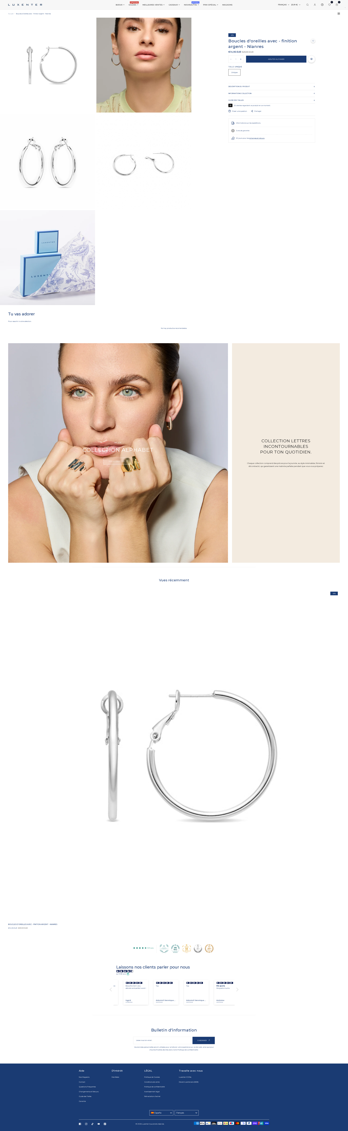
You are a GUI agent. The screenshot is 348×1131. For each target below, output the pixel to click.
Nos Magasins (84, 1077)
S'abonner (202, 1040)
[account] (315, 5)
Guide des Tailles (85, 1096)
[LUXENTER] (25, 5)
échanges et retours (257, 138)
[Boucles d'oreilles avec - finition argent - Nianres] (174, 755)
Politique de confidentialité (188, 1050)
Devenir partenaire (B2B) (188, 1082)
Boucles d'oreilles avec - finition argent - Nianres (32, 924)
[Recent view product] (322, 5)
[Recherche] (307, 5)
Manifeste (115, 1077)
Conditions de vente (152, 1082)
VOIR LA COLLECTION (116, 461)
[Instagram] (86, 1124)
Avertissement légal (152, 1092)
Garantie (82, 1101)
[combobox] (161, 1113)
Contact (82, 1082)
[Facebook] (80, 1124)
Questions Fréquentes (87, 1087)
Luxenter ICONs (185, 1077)
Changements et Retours (89, 1092)
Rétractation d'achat (152, 1096)
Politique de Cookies (152, 1077)
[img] (175, 971)
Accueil (10, 14)
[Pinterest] (105, 1124)
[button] (313, 41)
